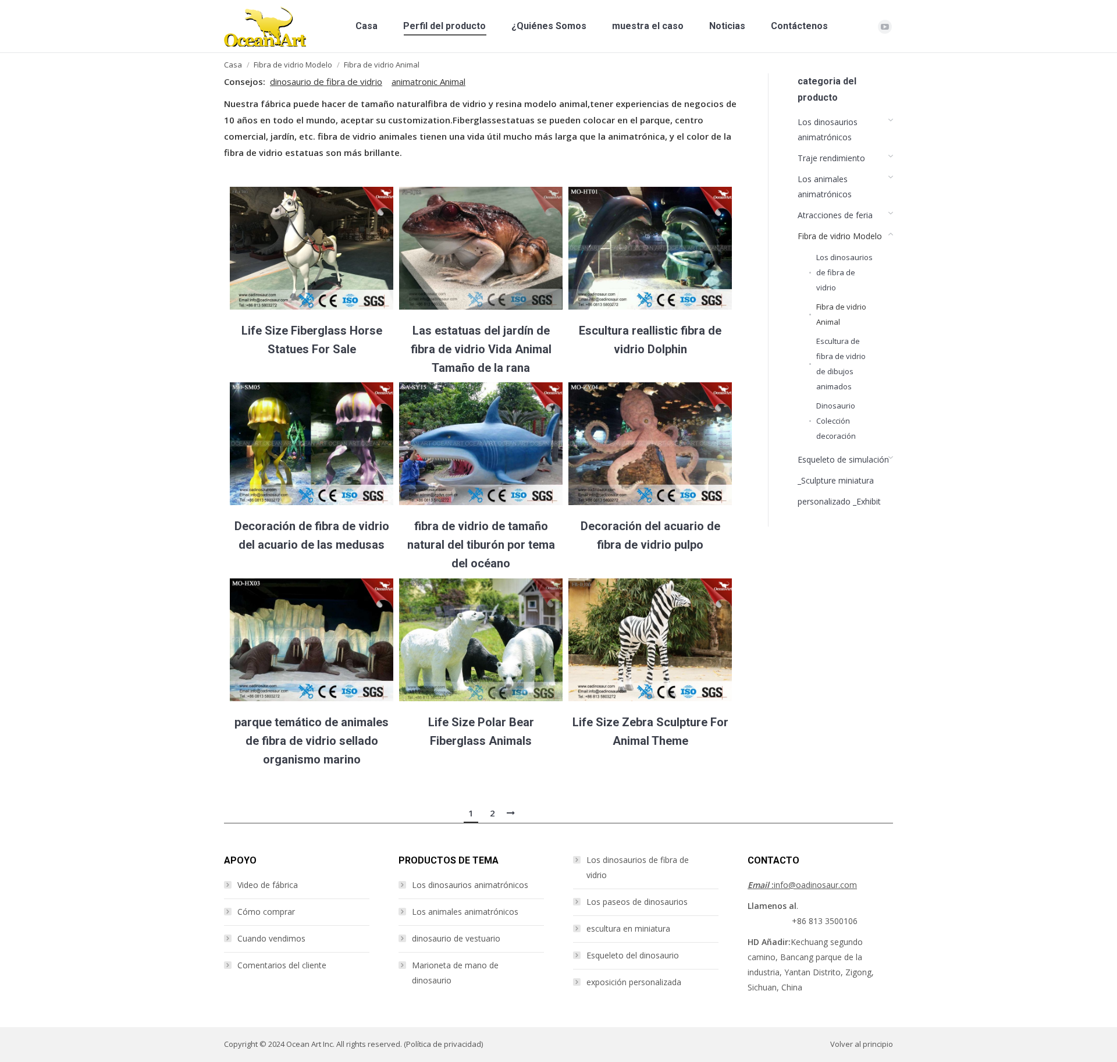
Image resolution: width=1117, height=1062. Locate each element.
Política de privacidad (443, 1044)
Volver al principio (861, 1044)
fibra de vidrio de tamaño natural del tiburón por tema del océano (481, 544)
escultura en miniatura (628, 928)
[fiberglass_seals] (311, 639)
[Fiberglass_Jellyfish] (311, 443)
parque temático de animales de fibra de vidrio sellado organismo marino (311, 740)
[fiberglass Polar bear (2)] (481, 639)
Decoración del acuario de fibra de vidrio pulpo (650, 535)
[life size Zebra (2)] (650, 639)
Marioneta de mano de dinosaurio (455, 973)
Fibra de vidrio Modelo (293, 64)
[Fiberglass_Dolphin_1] (650, 248)
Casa (233, 64)
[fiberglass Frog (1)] (481, 248)
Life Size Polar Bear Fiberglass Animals (481, 731)
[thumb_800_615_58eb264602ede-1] (481, 443)
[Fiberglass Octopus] (650, 443)
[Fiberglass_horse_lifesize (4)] (311, 248)
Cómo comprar (266, 911)
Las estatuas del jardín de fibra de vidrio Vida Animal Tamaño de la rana (481, 349)
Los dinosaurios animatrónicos (470, 884)
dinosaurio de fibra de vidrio (326, 81)
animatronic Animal (428, 81)
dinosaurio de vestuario (456, 938)
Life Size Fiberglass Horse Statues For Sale (311, 340)
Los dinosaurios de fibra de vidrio (637, 867)
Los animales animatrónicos (465, 911)
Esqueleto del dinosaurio (632, 955)
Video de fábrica (267, 884)
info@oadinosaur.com (802, 884)
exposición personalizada (633, 982)
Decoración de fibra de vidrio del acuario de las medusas (311, 535)
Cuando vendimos (271, 938)
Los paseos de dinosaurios (637, 901)
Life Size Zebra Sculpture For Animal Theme (650, 731)
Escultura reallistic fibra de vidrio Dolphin (650, 340)
